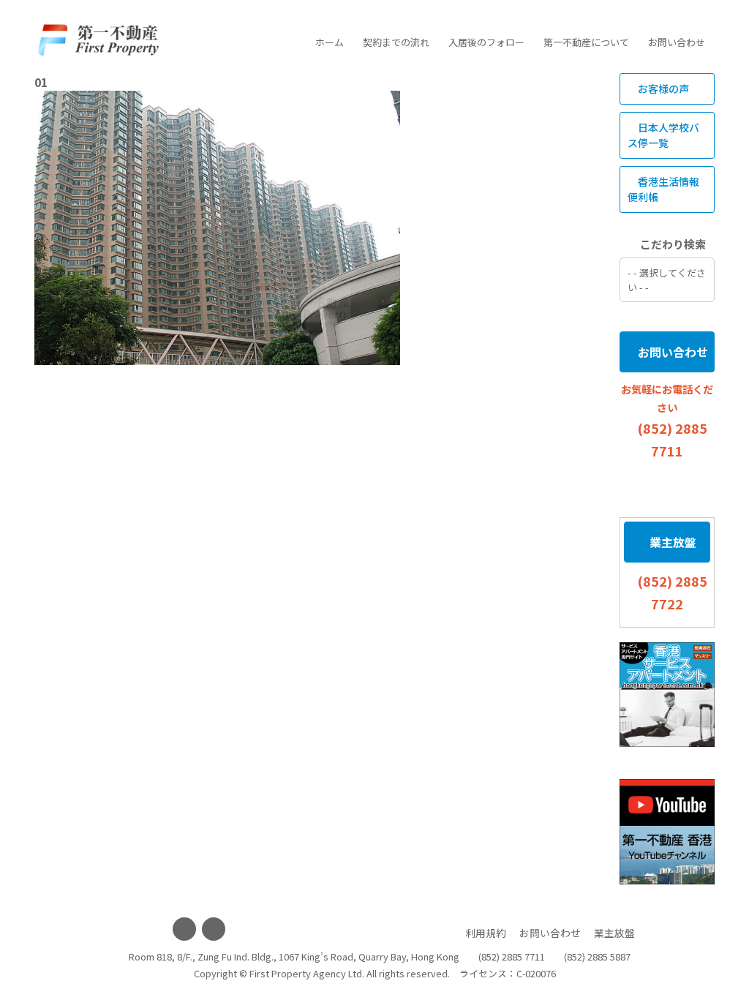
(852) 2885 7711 (511, 956)
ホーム (329, 42)
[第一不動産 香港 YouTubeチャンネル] (667, 831)
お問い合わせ (676, 42)
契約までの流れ (396, 42)
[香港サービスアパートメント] (667, 695)
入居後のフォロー (486, 42)
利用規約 (485, 932)
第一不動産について (586, 42)
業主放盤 (671, 542)
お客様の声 (662, 88)
